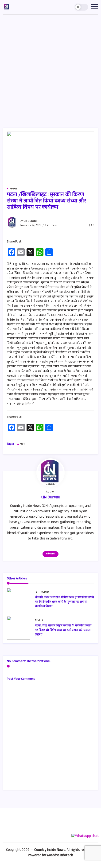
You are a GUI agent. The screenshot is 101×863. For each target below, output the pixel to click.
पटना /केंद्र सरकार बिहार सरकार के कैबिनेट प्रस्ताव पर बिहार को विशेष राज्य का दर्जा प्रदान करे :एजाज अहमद (63, 630)
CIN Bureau (30, 221)
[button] (81, 7)
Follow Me (50, 554)
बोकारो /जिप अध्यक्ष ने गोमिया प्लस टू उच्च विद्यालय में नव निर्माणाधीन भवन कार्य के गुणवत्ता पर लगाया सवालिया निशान (64, 602)
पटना (23, 444)
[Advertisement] (50, 67)
